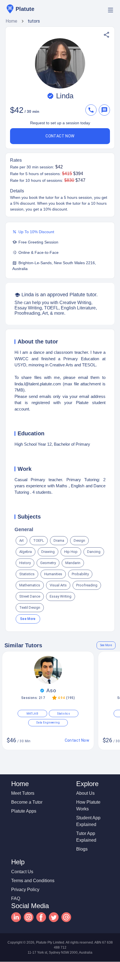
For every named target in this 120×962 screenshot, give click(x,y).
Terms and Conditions (32, 880)
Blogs (82, 849)
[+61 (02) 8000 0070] (92, 110)
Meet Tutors (22, 793)
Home (12, 21)
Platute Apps (23, 811)
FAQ (15, 898)
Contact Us (22, 871)
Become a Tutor (26, 802)
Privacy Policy (25, 889)
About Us (85, 793)
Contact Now (59, 136)
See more (28, 619)
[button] (106, 34)
